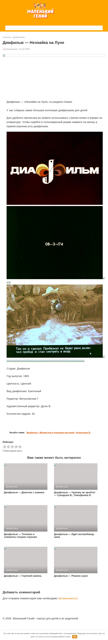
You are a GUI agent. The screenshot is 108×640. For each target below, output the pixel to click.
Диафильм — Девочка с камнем (24, 492)
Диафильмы (19, 37)
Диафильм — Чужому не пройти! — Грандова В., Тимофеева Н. (74, 494)
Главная (7, 37)
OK (74, 637)
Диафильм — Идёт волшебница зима (74, 535)
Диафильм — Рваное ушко (71, 575)
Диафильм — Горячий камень (23, 575)
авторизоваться (67, 598)
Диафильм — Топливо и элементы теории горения (20, 535)
